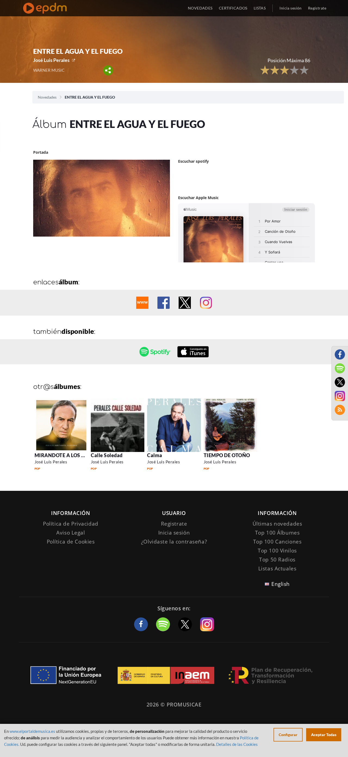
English (280, 584)
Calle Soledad (107, 455)
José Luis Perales (51, 60)
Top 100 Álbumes (277, 532)
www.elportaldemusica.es (32, 731)
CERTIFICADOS (233, 8)
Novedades (47, 97)
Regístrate (317, 8)
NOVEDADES (200, 8)
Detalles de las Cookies (237, 744)
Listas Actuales (277, 568)
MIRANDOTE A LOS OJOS (64, 455)
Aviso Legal (70, 532)
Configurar (288, 734)
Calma (154, 455)
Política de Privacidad (70, 523)
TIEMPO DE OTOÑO (227, 455)
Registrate (174, 523)
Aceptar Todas (323, 734)
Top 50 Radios (277, 559)
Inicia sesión (290, 8)
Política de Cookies (71, 541)
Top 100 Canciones (277, 541)
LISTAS (260, 8)
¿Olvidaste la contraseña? (174, 541)
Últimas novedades (277, 523)
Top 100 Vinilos (277, 550)
